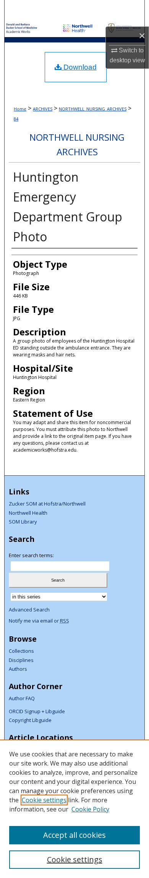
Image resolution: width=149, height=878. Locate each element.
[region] (74, 809)
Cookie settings (44, 800)
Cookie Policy (90, 809)
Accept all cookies (74, 835)
